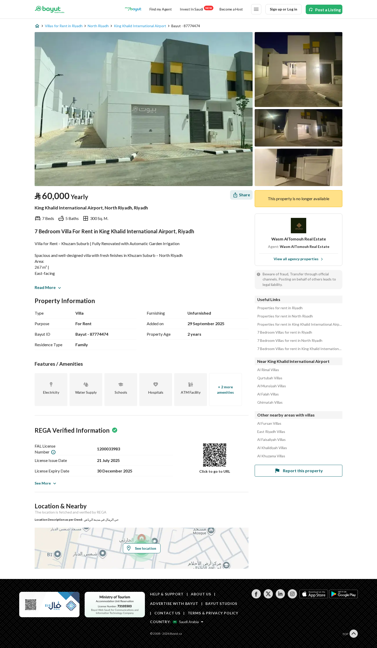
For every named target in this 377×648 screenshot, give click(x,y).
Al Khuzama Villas (271, 456)
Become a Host (231, 9)
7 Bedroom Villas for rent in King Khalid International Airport (299, 349)
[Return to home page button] (50, 9)
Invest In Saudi (196, 8)
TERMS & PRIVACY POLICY (213, 613)
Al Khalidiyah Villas (272, 448)
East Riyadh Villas (271, 432)
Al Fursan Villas (269, 423)
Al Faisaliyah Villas (271, 440)
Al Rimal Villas (268, 370)
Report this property (303, 470)
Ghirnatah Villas (270, 402)
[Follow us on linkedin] (280, 597)
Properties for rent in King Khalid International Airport (299, 324)
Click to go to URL (214, 471)
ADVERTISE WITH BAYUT (174, 603)
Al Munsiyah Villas (271, 386)
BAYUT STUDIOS (221, 603)
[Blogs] (133, 9)
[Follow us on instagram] (292, 597)
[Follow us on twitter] (268, 597)
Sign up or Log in (283, 9)
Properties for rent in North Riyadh (285, 316)
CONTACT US (167, 613)
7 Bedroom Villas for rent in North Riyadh (289, 340)
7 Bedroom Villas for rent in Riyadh (284, 332)
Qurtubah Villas (269, 378)
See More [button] (43, 483)
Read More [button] (45, 287)
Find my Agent (161, 9)
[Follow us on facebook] (256, 597)
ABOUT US (201, 594)
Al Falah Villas (268, 394)
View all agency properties (296, 259)
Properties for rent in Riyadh (280, 308)
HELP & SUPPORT (167, 594)
